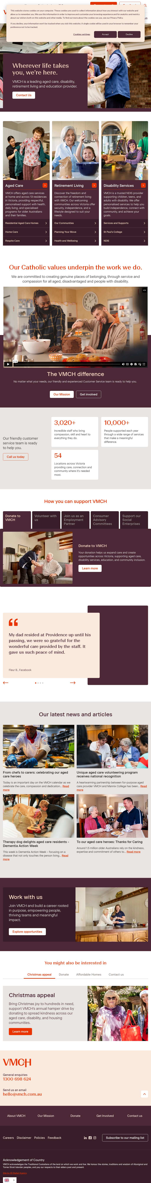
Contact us (116, 974)
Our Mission (62, 394)
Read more (134, 851)
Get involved (88, 394)
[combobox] (10, 1180)
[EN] (9, 1180)
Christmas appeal (39, 974)
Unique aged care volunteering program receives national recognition (107, 774)
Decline (129, 34)
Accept (105, 34)
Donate (64, 974)
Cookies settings (81, 34)
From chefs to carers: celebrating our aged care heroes (35, 774)
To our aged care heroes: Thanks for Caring (109, 842)
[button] (5, 683)
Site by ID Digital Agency (15, 1173)
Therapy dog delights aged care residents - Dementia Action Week (36, 844)
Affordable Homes (88, 974)
